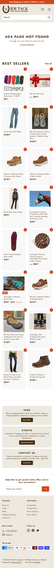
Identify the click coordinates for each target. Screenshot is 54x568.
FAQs (4, 511)
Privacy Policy (32, 508)
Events (4, 508)
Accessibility (31, 505)
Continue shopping (27, 44)
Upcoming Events (27, 442)
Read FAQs (27, 420)
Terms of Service (33, 511)
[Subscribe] (45, 489)
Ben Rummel (16, 562)
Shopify (37, 562)
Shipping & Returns (9, 514)
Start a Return (32, 514)
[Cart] (42, 9)
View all (48, 63)
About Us (5, 505)
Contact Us (27, 463)
